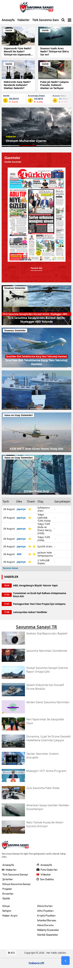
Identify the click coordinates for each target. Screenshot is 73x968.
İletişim (6, 910)
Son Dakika (47, 879)
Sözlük (6, 898)
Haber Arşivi (9, 915)
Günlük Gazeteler (47, 934)
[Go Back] (65, 960)
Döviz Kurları (45, 906)
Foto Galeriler (49, 869)
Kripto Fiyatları (46, 915)
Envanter (8, 893)
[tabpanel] (36, 127)
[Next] (67, 210)
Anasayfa (8, 20)
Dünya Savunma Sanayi (16, 884)
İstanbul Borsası (46, 920)
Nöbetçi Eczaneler (48, 930)
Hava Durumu (45, 925)
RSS (12, 952)
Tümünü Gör (36, 268)
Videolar (45, 874)
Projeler (7, 888)
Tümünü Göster (10, 568)
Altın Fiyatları (45, 910)
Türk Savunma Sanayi (47, 20)
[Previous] (6, 210)
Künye (6, 906)
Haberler (23, 20)
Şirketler (7, 879)
